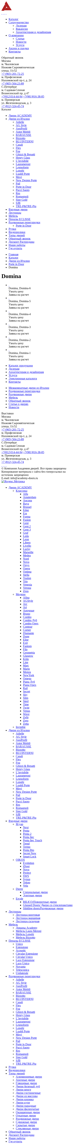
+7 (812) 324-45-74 (12, 106)
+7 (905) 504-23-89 (12, 83)
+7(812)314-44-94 (11, 96)
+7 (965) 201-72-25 (12, 73)
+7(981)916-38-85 (33, 96)
